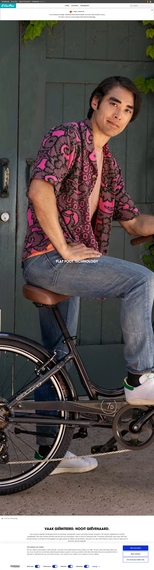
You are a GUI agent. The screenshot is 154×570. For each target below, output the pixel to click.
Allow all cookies (135, 548)
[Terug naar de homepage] (2, 518)
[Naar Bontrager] (24, 1)
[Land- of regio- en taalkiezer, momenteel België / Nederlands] (147, 1)
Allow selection (135, 554)
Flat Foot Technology (11, 518)
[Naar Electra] (14, 1)
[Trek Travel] (38, 1)
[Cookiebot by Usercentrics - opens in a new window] (15, 566)
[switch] (54, 566)
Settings (95, 566)
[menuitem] (67, 5)
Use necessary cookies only (135, 559)
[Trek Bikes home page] (5, 1)
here (94, 17)
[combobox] (141, 5)
